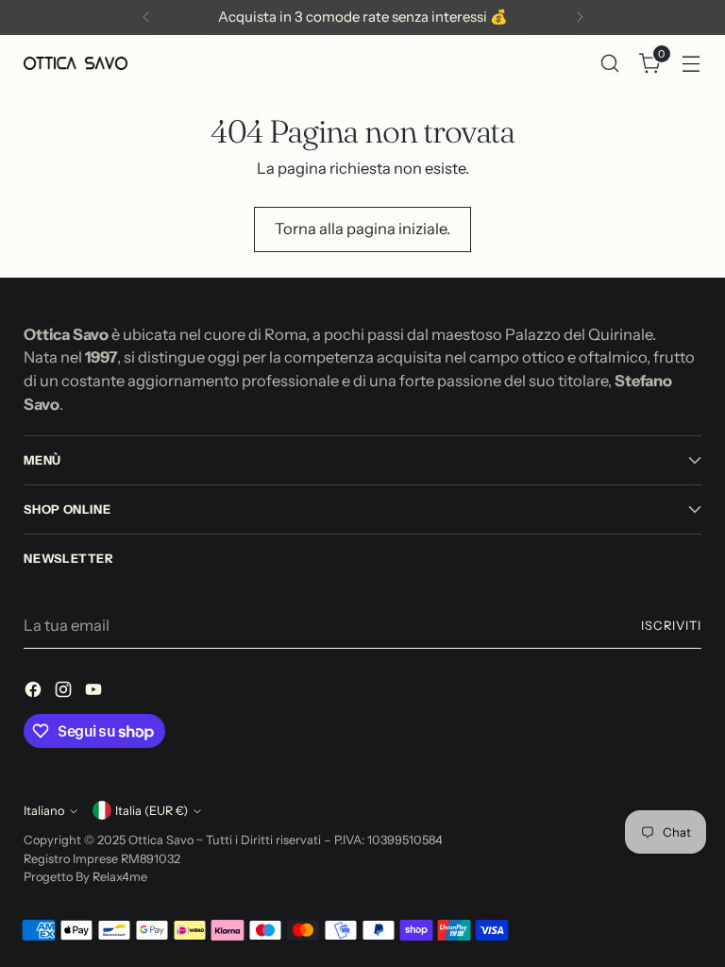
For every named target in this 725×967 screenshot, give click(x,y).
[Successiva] (579, 17)
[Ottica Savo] (75, 63)
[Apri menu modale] (691, 62)
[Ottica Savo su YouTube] (95, 692)
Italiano (44, 811)
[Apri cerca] (610, 62)
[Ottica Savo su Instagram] (65, 692)
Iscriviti (671, 626)
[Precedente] (146, 17)
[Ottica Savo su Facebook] (35, 692)
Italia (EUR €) (151, 811)
